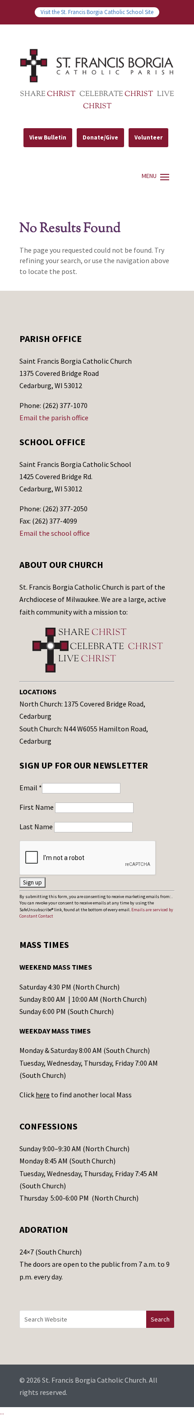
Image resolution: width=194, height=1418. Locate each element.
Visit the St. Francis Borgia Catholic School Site (97, 11)
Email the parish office (53, 417)
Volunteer (148, 137)
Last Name (36, 826)
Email (30, 787)
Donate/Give (100, 137)
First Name (37, 807)
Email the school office (54, 533)
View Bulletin (47, 137)
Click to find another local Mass (75, 1094)
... (2, 1412)
